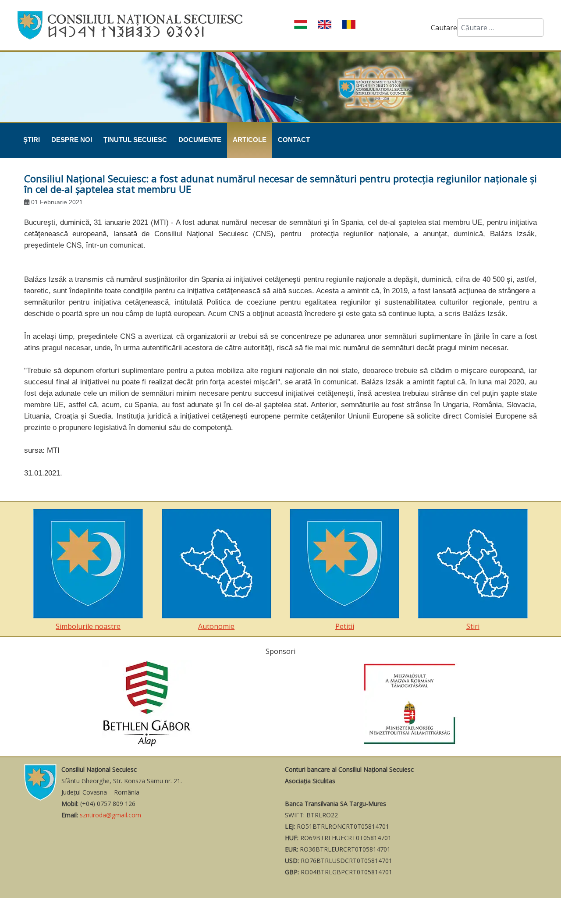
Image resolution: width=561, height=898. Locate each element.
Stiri (472, 626)
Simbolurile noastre (88, 626)
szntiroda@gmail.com (110, 815)
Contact (294, 139)
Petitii (344, 626)
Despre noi (71, 139)
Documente (199, 139)
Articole (249, 139)
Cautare (444, 27)
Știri (31, 139)
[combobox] (500, 27)
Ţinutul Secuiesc (135, 139)
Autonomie (216, 626)
